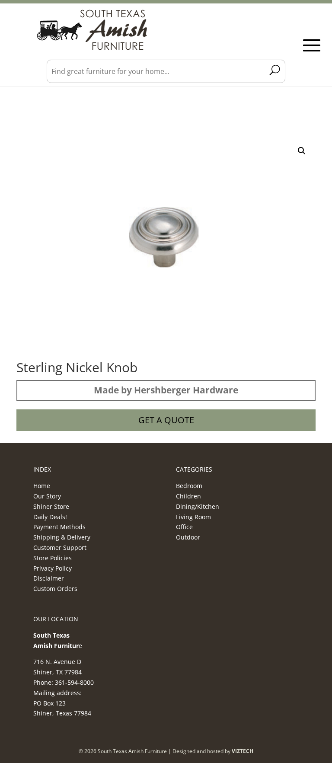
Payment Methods (59, 527)
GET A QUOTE (166, 420)
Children (188, 496)
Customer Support (59, 547)
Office (184, 527)
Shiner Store (51, 506)
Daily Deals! (50, 517)
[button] (302, 151)
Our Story (47, 496)
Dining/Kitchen (197, 506)
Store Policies (52, 558)
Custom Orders (55, 588)
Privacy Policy (52, 568)
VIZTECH (242, 751)
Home (41, 486)
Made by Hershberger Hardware (166, 390)
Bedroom (189, 486)
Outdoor (188, 537)
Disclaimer (48, 578)
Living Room (193, 517)
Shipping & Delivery (61, 537)
